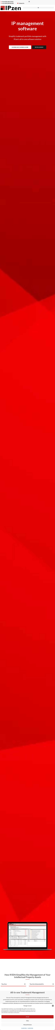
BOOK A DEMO (39, 47)
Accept (27, 1016)
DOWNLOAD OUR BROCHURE (20, 47)
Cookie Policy (24, 1028)
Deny (27, 1020)
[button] (53, 1005)
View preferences (27, 1024)
